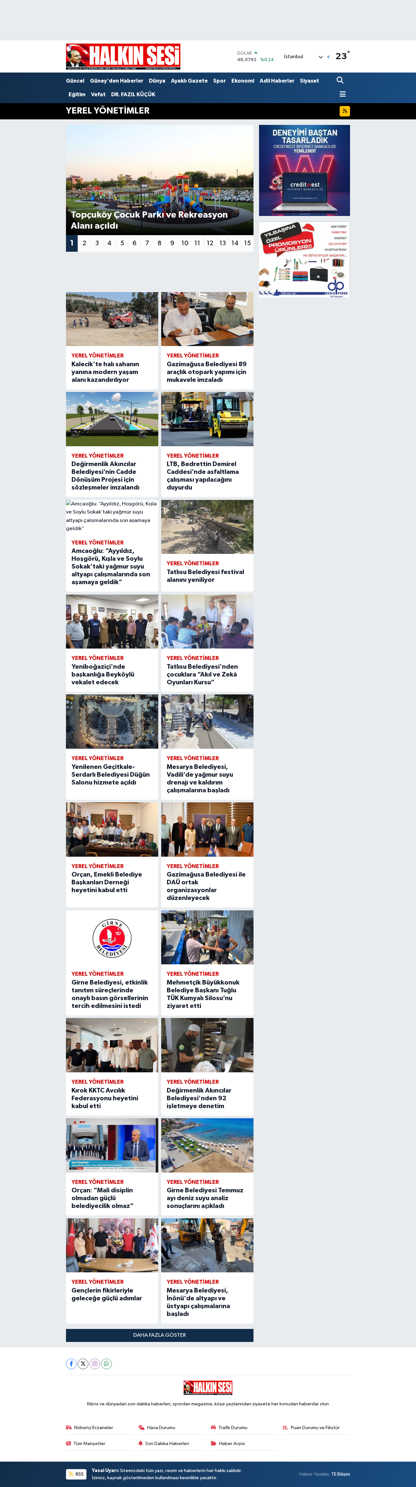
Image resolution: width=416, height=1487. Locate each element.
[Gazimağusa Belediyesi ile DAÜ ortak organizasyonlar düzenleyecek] (207, 829)
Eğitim (77, 94)
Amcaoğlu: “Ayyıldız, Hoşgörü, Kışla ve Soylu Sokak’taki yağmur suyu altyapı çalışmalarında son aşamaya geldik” (111, 566)
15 (247, 243)
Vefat (98, 94)
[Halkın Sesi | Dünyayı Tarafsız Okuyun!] (123, 56)
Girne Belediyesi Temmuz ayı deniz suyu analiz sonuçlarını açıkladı (205, 1198)
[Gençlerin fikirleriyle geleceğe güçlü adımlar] (112, 1245)
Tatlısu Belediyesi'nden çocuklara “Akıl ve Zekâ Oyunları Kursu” (202, 674)
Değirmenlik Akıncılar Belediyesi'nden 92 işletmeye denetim (199, 1098)
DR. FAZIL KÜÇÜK (133, 94)
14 (235, 243)
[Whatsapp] (106, 1364)
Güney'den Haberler (116, 81)
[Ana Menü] (341, 95)
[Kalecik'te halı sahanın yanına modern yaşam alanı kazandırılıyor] (112, 319)
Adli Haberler (277, 81)
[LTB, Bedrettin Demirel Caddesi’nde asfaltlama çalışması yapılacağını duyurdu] (207, 419)
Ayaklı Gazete (189, 81)
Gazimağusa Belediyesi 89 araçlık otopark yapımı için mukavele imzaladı (207, 372)
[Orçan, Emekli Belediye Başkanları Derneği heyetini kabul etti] (112, 829)
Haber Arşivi (232, 1443)
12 (210, 243)
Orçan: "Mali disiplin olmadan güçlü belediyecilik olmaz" (103, 1198)
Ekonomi (242, 81)
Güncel (75, 81)
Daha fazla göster (159, 1335)
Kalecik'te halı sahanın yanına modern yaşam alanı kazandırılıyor (105, 372)
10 (184, 243)
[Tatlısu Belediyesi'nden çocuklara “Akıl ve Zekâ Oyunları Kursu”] (207, 622)
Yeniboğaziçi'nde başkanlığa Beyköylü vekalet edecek (103, 674)
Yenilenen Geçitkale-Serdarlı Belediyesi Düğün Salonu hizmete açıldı (111, 775)
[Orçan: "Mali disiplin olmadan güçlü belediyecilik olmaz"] (112, 1145)
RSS (79, 1474)
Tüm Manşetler (89, 1443)
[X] (83, 1364)
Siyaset (309, 81)
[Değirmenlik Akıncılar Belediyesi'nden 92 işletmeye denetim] (207, 1045)
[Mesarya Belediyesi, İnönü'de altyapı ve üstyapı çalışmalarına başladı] (207, 1245)
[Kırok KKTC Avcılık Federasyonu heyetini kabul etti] (112, 1045)
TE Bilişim (340, 1474)
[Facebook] (71, 1364)
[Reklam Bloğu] (304, 170)
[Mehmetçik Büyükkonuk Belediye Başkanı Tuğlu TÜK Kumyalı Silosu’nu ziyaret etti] (207, 937)
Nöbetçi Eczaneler (93, 1427)
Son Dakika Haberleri (167, 1443)
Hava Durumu (161, 1427)
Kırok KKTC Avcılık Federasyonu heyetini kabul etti (105, 1098)
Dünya (157, 81)
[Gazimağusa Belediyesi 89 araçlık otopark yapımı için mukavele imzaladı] (207, 319)
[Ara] (341, 81)
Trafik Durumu (232, 1427)
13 (222, 243)
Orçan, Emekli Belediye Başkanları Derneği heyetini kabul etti (107, 882)
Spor (219, 81)
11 (197, 243)
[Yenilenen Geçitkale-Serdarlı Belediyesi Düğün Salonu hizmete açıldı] (112, 721)
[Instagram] (94, 1364)
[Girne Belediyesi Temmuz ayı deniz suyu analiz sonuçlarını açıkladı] (207, 1145)
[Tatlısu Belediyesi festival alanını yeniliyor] (207, 527)
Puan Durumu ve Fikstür (315, 1427)
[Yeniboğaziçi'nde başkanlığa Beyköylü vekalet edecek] (112, 622)
